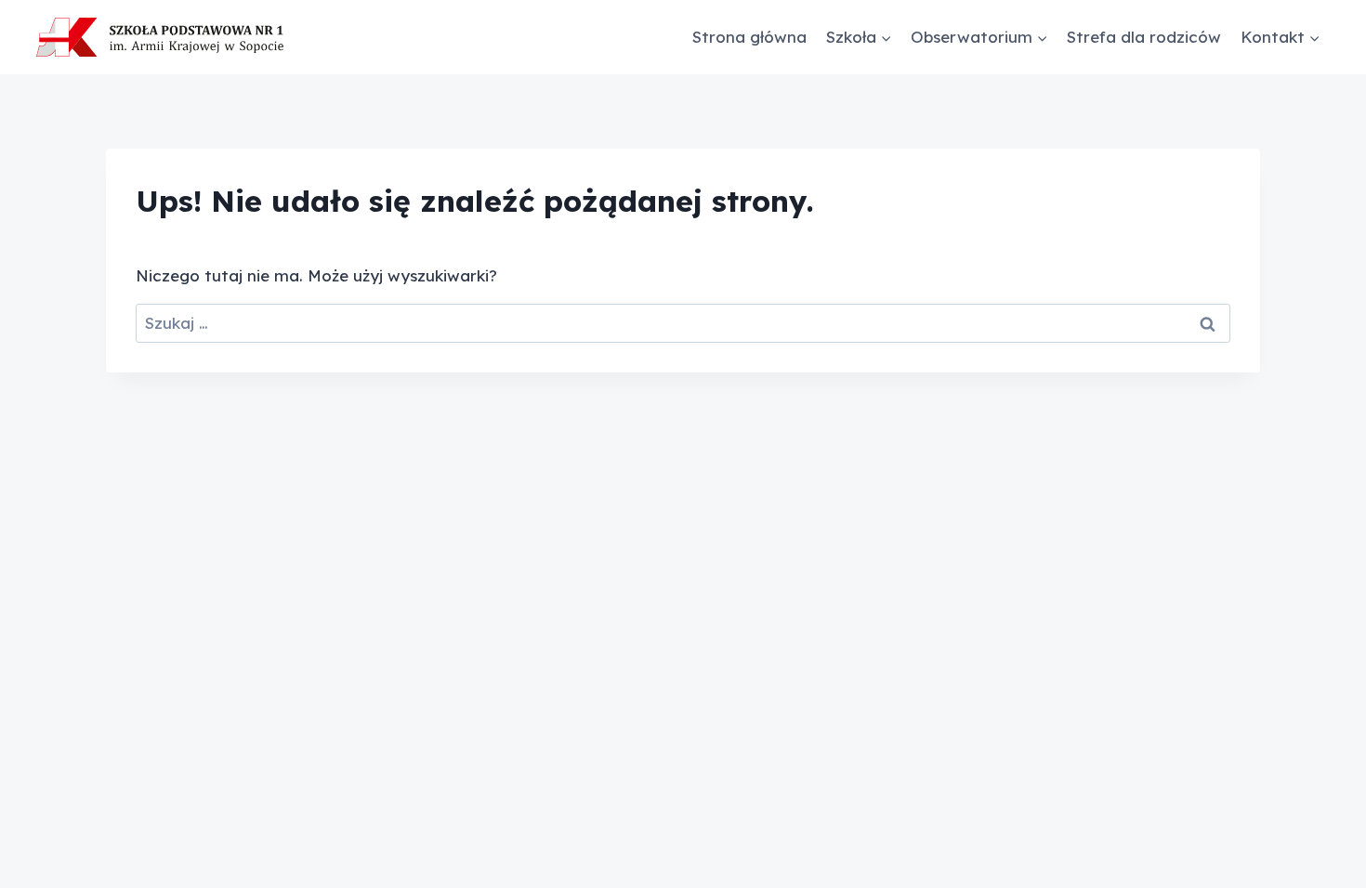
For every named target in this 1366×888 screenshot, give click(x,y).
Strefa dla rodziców (1144, 36)
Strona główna (749, 36)
